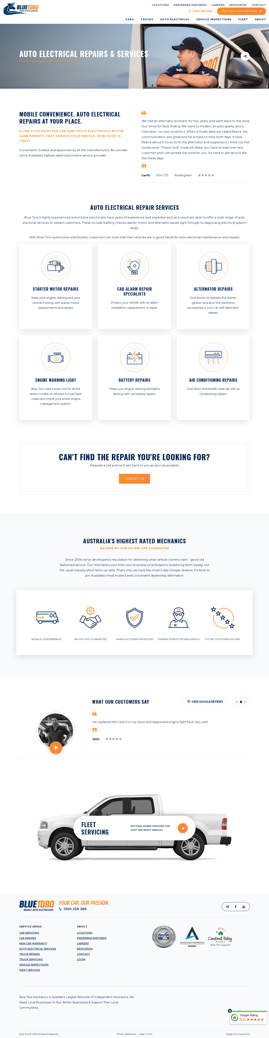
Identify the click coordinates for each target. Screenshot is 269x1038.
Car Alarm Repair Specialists (134, 291)
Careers (83, 943)
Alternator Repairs (213, 289)
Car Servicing (29, 932)
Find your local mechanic (239, 11)
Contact (83, 954)
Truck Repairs (29, 954)
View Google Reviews (207, 701)
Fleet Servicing (95, 828)
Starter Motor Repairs (56, 289)
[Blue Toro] (20, 8)
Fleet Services (29, 970)
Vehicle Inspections (33, 964)
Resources (85, 948)
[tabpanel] (171, 732)
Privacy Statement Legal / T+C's (134, 1034)
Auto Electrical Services (37, 948)
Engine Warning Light (55, 380)
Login (81, 959)
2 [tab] (241, 702)
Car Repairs (27, 938)
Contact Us (134, 479)
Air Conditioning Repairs (213, 380)
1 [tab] (237, 702)
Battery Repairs (134, 380)
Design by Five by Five (238, 1034)
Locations (84, 932)
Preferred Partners (92, 938)
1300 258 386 (202, 11)
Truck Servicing (31, 959)
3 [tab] (245, 702)
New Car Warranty (33, 943)
